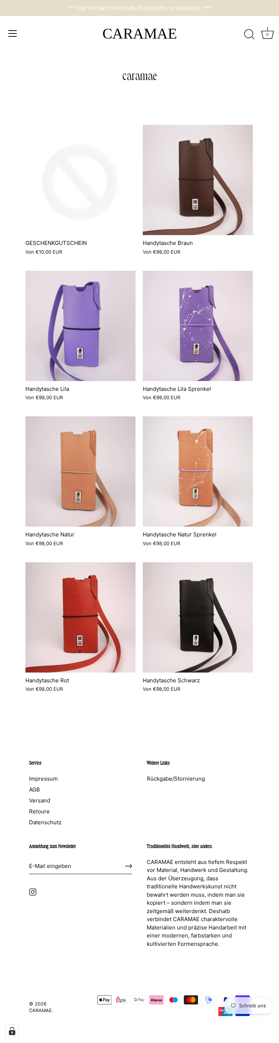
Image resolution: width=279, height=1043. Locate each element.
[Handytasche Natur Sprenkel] (198, 471)
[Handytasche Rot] (80, 617)
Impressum (43, 778)
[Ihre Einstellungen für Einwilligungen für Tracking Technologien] (12, 1031)
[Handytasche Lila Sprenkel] (198, 326)
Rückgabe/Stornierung (176, 778)
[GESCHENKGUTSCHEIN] (80, 180)
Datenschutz (45, 822)
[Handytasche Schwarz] (198, 617)
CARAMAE (139, 33)
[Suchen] (249, 35)
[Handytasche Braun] (198, 180)
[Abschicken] (128, 866)
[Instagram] (32, 891)
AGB (34, 789)
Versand (39, 800)
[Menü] (13, 33)
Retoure (39, 811)
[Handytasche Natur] (80, 471)
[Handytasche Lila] (80, 326)
